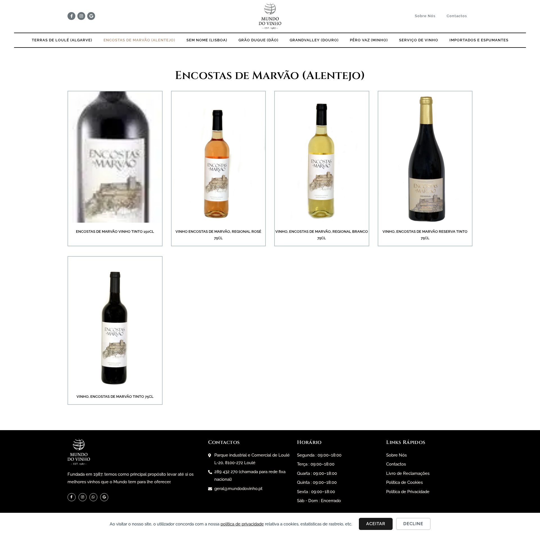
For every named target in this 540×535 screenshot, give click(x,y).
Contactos (457, 16)
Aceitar (375, 523)
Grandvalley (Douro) (314, 40)
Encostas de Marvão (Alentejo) (139, 40)
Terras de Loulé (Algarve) (62, 40)
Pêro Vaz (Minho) (369, 40)
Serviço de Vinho (418, 40)
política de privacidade (242, 524)
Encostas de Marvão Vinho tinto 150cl (115, 231)
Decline (413, 523)
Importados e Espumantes (478, 40)
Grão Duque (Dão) (258, 40)
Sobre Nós (425, 16)
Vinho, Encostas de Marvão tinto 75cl (115, 396)
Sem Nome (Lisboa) (206, 40)
